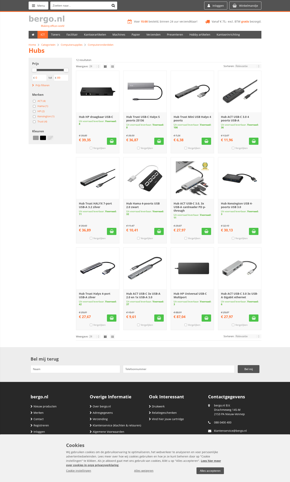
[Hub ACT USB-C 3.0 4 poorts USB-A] (239, 91)
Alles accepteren (210, 470)
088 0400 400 (222, 422)
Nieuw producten (45, 406)
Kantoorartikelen (95, 34)
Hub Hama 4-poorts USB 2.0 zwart (143, 205)
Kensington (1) (45, 116)
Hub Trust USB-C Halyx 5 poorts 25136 (143, 118)
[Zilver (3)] (50, 138)
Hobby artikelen (199, 34)
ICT (43, 34)
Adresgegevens (103, 413)
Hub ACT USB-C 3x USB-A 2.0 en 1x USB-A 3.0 (143, 295)
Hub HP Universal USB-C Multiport (190, 295)
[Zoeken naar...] (113, 5)
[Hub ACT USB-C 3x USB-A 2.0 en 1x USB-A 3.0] (145, 268)
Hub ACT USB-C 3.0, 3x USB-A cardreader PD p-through (190, 207)
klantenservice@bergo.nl (230, 431)
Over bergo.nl (102, 406)
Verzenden (153, 34)
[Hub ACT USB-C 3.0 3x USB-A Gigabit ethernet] (239, 268)
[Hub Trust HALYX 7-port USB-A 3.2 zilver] (97, 178)
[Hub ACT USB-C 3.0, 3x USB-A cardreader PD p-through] (192, 178)
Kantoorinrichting (228, 34)
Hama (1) (42, 106)
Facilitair (72, 34)
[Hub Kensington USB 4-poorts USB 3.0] (239, 178)
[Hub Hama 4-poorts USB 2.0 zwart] (145, 178)
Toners (55, 34)
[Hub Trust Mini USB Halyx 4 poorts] (192, 91)
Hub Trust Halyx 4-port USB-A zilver (94, 295)
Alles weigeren (143, 471)
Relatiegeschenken (164, 413)
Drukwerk (158, 406)
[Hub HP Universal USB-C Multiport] (192, 268)
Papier (136, 34)
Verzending (100, 419)
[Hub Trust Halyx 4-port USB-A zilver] (97, 268)
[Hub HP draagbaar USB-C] (97, 91)
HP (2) (41, 111)
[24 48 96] (95, 66)
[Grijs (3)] (36, 138)
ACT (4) (41, 101)
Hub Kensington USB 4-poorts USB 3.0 (237, 205)
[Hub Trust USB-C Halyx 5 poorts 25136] (145, 91)
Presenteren (175, 34)
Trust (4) (42, 121)
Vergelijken (99, 148)
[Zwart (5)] (43, 138)
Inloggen (39, 432)
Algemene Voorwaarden (108, 432)
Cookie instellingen (78, 471)
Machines (118, 34)
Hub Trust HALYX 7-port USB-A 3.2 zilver (95, 205)
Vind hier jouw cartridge (168, 419)
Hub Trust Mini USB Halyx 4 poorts (192, 118)
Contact (39, 419)
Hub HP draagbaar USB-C (96, 117)
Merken (39, 413)
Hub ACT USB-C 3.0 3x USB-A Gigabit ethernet (239, 295)
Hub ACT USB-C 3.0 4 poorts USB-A (235, 118)
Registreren (41, 425)
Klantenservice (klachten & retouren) (117, 425)
